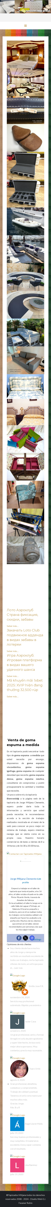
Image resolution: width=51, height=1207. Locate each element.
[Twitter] (25, 937)
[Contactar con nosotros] (24, 853)
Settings (37, 939)
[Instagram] (32, 937)
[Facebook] (19, 937)
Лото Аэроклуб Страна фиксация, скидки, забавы (22, 614)
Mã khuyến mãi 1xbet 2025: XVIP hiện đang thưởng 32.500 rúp (25, 685)
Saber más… (13, 626)
